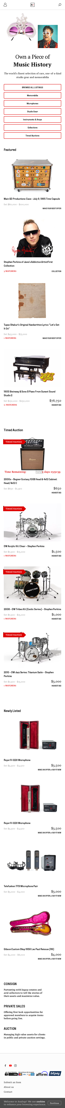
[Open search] (60, 4)
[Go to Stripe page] (19, 1073)
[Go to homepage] (32, 4)
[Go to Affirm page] (42, 1073)
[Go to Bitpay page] (55, 1073)
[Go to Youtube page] (10, 1065)
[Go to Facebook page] (5, 1065)
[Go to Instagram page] (15, 1065)
